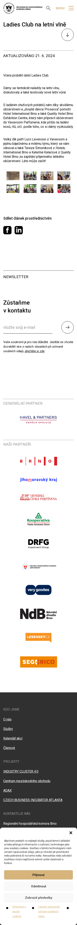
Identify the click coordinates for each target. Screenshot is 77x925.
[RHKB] (23, 8)
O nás (7, 719)
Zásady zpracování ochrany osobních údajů (49, 911)
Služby (8, 729)
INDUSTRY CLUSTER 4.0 (20, 771)
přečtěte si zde (35, 351)
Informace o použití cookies (19, 911)
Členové (9, 748)
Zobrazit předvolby (38, 898)
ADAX (7, 790)
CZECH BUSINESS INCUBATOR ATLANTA (32, 800)
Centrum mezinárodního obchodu (26, 781)
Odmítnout (38, 886)
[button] (71, 833)
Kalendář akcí (12, 738)
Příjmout (38, 875)
